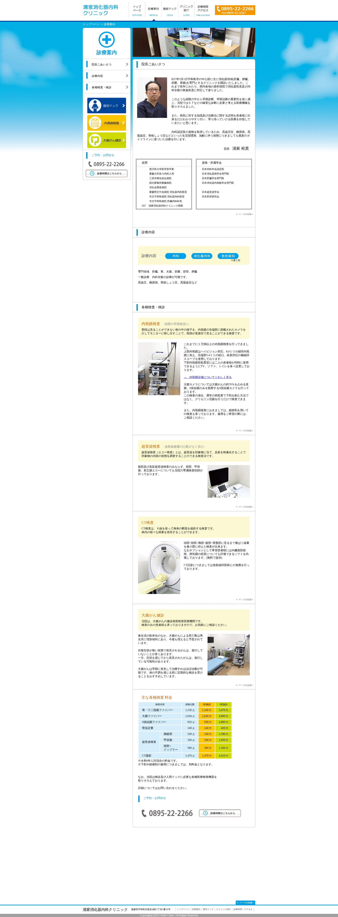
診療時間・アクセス (243, 909)
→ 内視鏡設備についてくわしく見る (208, 377)
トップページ (183, 909)
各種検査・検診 (101, 87)
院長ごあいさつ (101, 64)
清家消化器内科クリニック (105, 909)
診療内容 (97, 75)
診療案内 (196, 909)
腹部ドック (208, 909)
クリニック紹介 (223, 909)
